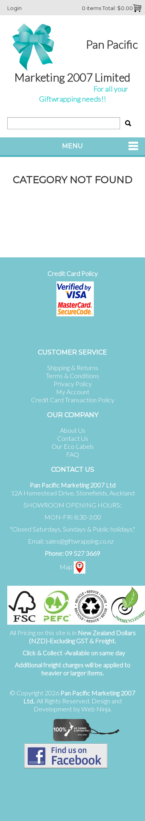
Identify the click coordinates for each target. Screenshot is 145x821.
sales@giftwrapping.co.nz (80, 541)
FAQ (72, 454)
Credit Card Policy (73, 273)
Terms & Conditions (72, 375)
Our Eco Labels (73, 446)
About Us (72, 430)
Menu (72, 146)
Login (14, 8)
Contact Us (72, 438)
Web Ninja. (96, 709)
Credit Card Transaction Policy (72, 399)
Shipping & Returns (72, 367)
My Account (72, 391)
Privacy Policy (73, 383)
